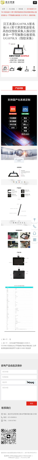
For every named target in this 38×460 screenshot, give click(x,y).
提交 (31, 403)
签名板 (21, 9)
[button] (35, 2)
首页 (3, 9)
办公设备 (12, 9)
